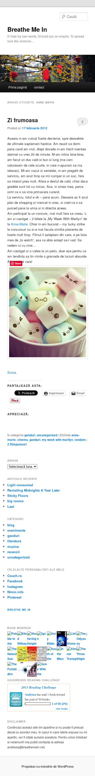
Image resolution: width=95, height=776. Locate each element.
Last (10, 506)
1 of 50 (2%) (60, 703)
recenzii (13, 551)
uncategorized (47, 435)
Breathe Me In (27, 29)
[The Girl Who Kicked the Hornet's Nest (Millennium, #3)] (42, 660)
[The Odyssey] (81, 643)
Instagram (15, 586)
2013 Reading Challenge (38, 687)
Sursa (11, 372)
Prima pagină (17, 87)
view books (62, 708)
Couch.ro (14, 575)
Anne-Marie (19, 224)
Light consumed (20, 484)
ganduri (29, 435)
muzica (13, 546)
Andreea (30, 694)
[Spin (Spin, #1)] (42, 638)
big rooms (15, 500)
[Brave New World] (32, 675)
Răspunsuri (17, 444)
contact (39, 87)
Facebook (15, 581)
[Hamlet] (62, 645)
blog (10, 524)
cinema (22, 439)
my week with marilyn (57, 439)
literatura (14, 540)
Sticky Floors (17, 495)
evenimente (16, 530)
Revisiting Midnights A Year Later (33, 490)
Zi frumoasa (22, 120)
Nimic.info (15, 591)
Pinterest (14, 597)
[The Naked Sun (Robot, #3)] (12, 658)
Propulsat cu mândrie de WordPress (48, 766)
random (80, 439)
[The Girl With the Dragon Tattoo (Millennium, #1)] (22, 660)
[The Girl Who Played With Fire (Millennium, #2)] (32, 660)
